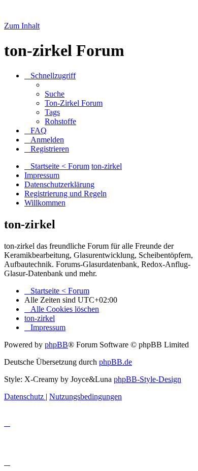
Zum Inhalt (22, 25)
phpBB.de (115, 362)
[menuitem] (54, 94)
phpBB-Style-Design (147, 379)
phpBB (56, 344)
